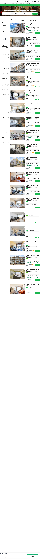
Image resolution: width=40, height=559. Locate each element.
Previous (12, 28)
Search (35, 13)
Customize (32, 556)
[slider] (7, 46)
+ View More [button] (3, 61)
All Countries (38, 3)
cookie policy (19, 557)
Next (23, 28)
